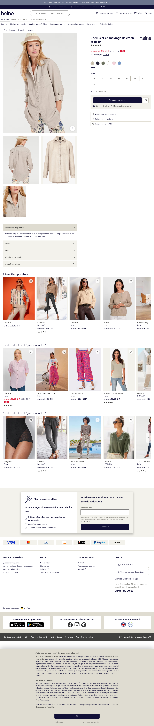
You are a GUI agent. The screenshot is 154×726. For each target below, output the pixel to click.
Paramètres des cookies (90, 722)
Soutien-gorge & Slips (38, 24)
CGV (26, 637)
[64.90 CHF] (52, 437)
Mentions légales (56, 637)
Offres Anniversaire (38, 19)
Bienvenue (44, 566)
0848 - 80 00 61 (124, 590)
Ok (77, 716)
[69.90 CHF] (19, 437)
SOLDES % (22, 19)
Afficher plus (86, 521)
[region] (77, 687)
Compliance (68, 637)
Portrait (80, 563)
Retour (7, 250)
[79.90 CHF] (19, 298)
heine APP (44, 569)
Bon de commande (10, 572)
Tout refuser (59, 722)
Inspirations (92, 24)
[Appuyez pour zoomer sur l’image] (72, 128)
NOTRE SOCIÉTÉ (85, 557)
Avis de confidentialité (39, 637)
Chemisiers (12, 30)
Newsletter (44, 563)
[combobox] (55, 13)
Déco (13, 19)
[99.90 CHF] (85, 298)
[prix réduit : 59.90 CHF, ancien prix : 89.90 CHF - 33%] (19, 369)
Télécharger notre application (26, 619)
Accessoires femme (76, 24)
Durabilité (81, 569)
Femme (4, 24)
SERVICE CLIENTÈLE (13, 557)
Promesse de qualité (86, 566)
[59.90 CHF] (52, 298)
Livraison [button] (106, 55)
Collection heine (106, 24)
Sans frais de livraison (49, 572)
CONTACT (119, 557)
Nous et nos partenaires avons (47, 657)
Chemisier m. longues (25, 30)
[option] (92, 63)
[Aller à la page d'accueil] (7, 13)
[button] (4, 30)
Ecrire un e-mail (130, 565)
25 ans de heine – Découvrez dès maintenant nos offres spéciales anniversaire (77, 2)
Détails (7, 244)
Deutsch (27, 608)
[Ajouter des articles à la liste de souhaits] (146, 100)
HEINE (43, 557)
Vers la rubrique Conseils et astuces (18, 566)
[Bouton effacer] (67, 13)
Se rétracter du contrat (12, 637)
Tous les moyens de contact (132, 572)
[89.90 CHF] (119, 298)
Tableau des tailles (100, 91)
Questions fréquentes (12, 563)
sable (93, 67)
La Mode (5, 19)
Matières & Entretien (11, 569)
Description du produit (14, 227)
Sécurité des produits (13, 257)
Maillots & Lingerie (18, 24)
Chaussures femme (57, 24)
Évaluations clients (12, 264)
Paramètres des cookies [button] (84, 637)
